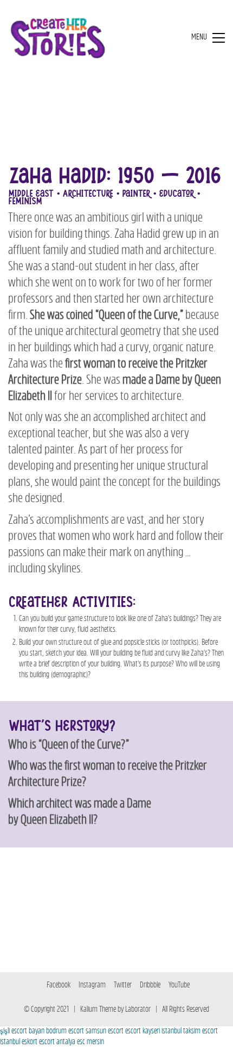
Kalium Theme (98, 1010)
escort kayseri (142, 1031)
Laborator (138, 1010)
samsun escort (105, 1031)
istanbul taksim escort (189, 1031)
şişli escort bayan (22, 1031)
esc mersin (90, 1042)
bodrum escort (65, 1031)
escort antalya (57, 1042)
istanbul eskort (18, 1042)
